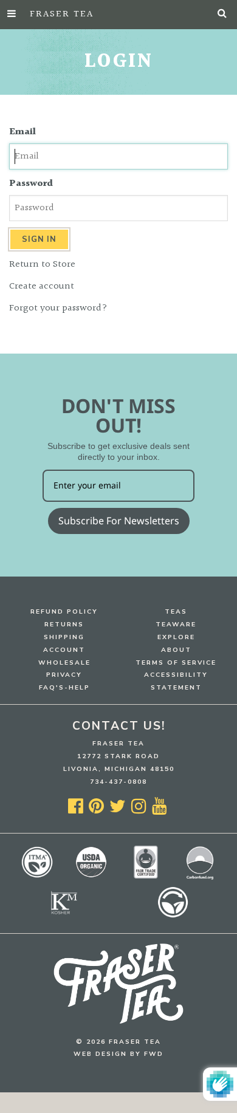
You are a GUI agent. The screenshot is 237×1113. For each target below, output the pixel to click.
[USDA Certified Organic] (91, 876)
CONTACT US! (118, 726)
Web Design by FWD (118, 1053)
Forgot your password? (58, 308)
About (176, 649)
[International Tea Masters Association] (37, 876)
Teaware (176, 624)
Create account (41, 286)
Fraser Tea (62, 14)
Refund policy (64, 611)
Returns (64, 624)
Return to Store (42, 264)
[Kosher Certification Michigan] (64, 918)
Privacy (64, 674)
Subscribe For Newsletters (118, 520)
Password (31, 184)
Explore (176, 637)
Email (22, 132)
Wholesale (64, 662)
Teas (176, 611)
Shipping (64, 637)
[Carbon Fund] (200, 878)
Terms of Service (176, 662)
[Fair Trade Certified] (145, 876)
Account (64, 649)
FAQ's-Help (64, 687)
